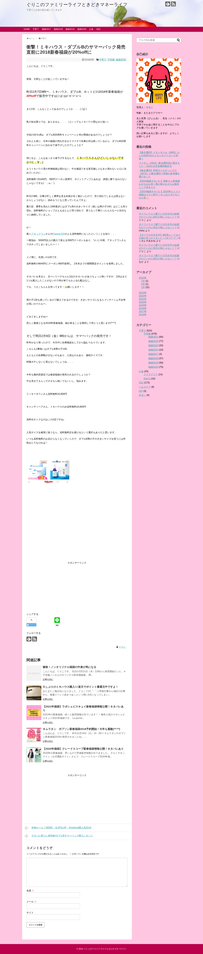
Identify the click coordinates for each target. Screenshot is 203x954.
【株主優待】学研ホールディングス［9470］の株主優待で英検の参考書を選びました (159, 173)
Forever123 (59, 234)
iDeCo (147, 378)
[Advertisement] (77, 522)
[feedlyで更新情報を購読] (167, 3)
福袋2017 (46, 29)
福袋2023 (153, 345)
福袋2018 (58, 29)
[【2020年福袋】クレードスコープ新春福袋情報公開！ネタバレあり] (33, 754)
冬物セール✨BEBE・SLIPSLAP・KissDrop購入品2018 (61, 827)
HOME (27, 29)
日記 (98, 29)
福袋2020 (81, 29)
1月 (143, 287)
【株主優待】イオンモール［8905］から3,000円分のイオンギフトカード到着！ (159, 155)
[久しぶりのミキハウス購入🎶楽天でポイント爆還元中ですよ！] (33, 692)
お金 (91, 29)
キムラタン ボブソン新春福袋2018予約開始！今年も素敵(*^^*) (81, 729)
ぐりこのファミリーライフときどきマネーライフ (77, 4)
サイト (30, 912)
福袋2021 (153, 337)
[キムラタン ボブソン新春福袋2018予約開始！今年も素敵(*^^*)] (33, 735)
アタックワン (38, 234)
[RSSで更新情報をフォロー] (173, 3)
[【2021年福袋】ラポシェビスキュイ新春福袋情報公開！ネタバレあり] (33, 712)
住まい (142, 395)
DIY (141, 391)
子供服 (111, 59)
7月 (143, 281)
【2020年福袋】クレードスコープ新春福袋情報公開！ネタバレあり (83, 748)
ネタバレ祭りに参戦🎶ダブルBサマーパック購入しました (62, 835)
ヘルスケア (145, 387)
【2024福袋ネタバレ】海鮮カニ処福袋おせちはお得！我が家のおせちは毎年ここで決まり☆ (159, 184)
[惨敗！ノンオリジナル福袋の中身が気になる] (33, 673)
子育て (36, 29)
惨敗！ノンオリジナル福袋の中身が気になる (69, 667)
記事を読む (48, 679)
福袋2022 (153, 341)
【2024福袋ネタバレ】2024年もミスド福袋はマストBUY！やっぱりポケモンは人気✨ (159, 194)
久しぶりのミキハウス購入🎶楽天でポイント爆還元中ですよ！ (80, 686)
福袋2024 (153, 350)
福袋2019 (70, 29)
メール (31, 901)
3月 (143, 284)
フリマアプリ (151, 374)
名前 (30, 890)
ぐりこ (122, 647)
